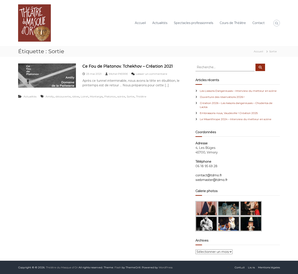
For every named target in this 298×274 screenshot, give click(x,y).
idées (75, 96)
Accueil (140, 23)
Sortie (130, 96)
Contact (258, 23)
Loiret (84, 96)
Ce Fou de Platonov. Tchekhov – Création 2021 (127, 66)
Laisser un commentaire (151, 73)
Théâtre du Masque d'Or (62, 267)
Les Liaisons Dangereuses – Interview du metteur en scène (238, 90)
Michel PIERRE (118, 73)
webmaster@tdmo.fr (211, 180)
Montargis (96, 96)
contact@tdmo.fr (208, 175)
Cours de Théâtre (233, 23)
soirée (121, 96)
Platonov (110, 96)
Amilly (50, 96)
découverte (63, 96)
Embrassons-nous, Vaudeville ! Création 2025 (229, 113)
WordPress (166, 267)
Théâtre (141, 96)
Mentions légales (269, 267)
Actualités (159, 23)
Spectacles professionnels (193, 23)
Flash (118, 267)
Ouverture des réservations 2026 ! (222, 97)
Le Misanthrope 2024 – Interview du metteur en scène (235, 119)
